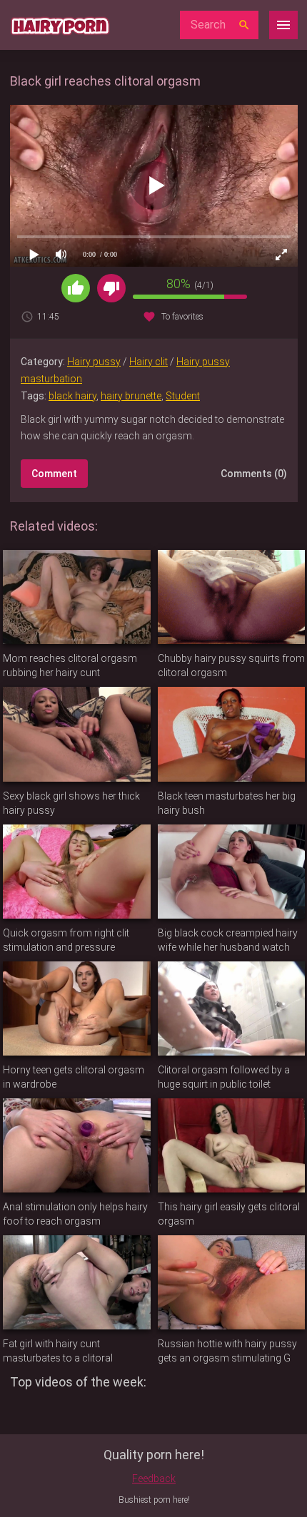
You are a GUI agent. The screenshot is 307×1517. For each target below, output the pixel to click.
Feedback (154, 1478)
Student (183, 396)
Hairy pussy (94, 361)
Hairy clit (148, 361)
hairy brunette (131, 396)
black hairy (72, 396)
